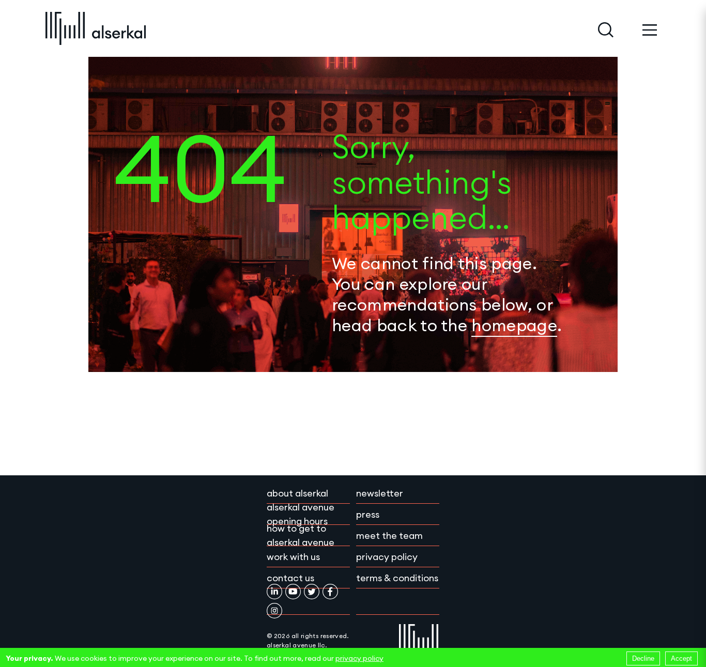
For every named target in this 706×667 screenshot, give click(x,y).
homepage (514, 325)
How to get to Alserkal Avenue (300, 535)
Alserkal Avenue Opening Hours (300, 514)
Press (367, 514)
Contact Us (290, 578)
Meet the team (389, 535)
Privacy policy (387, 557)
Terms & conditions (397, 578)
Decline (643, 658)
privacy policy (359, 658)
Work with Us (293, 557)
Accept (681, 658)
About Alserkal (297, 493)
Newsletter (379, 493)
